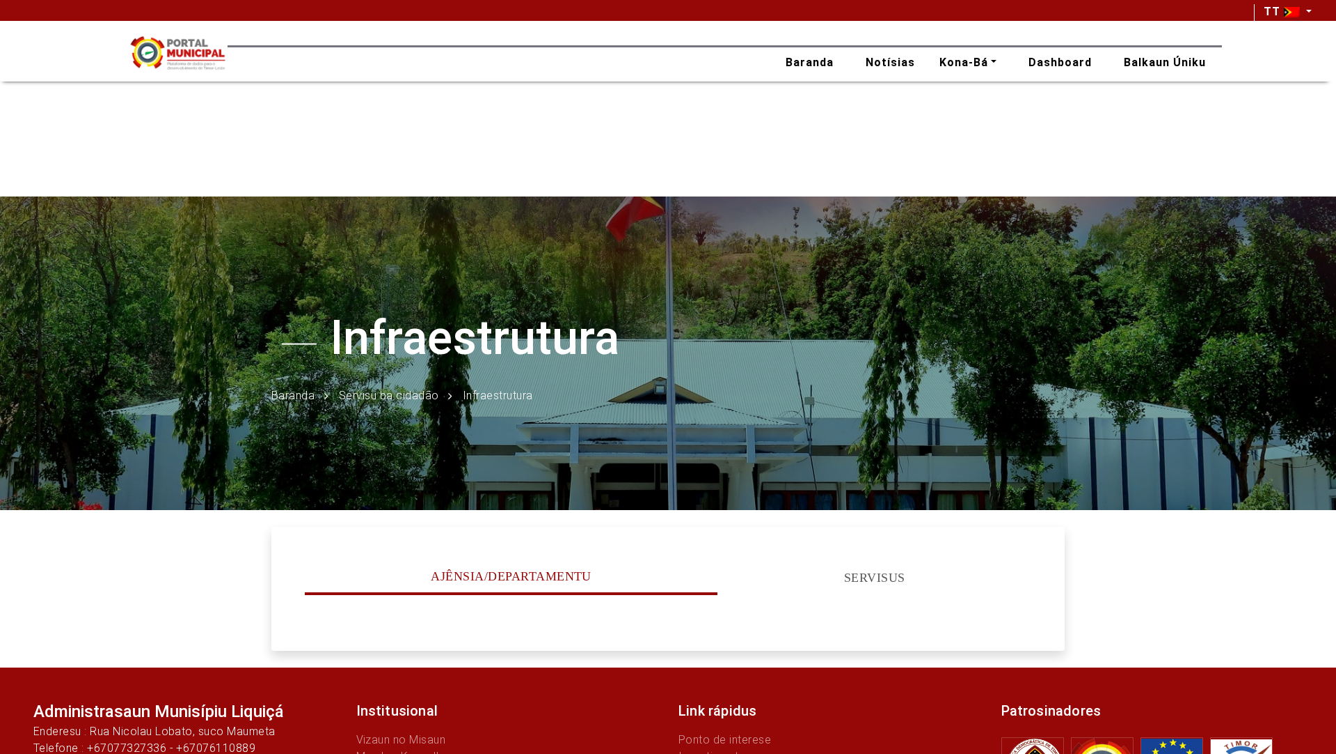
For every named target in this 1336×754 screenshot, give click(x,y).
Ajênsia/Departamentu (511, 576)
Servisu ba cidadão (389, 394)
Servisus (874, 578)
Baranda (293, 394)
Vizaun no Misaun (401, 739)
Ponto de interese (724, 739)
